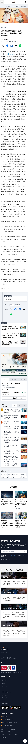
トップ (2, 6)
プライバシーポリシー (13, 555)
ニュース (4, 686)
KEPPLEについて (6, 692)
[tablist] (14, 379)
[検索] (26, 2)
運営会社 (17, 734)
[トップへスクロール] (25, 741)
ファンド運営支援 (6, 719)
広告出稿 (4, 695)
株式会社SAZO (12, 54)
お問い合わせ (4, 729)
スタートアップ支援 (7, 725)
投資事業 (4, 716)
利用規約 (13, 729)
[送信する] (25, 551)
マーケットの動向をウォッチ (14, 398)
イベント (4, 689)
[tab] (5, 379)
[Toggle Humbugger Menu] (2, 2)
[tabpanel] (14, 391)
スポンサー (5, 701)
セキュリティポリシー (6, 734)
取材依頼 (4, 698)
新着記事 (8, 6)
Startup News (4, 39)
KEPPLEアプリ (6, 704)
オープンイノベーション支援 (9, 722)
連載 (3, 683)
